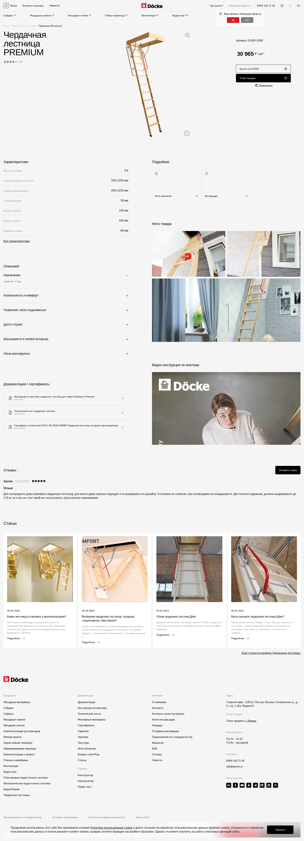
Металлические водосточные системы (27, 783)
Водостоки (178, 15)
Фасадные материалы (17, 702)
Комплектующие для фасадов (22, 731)
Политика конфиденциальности (106, 817)
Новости (157, 760)
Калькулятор (85, 780)
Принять (280, 829)
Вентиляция (149, 15)
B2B (154, 748)
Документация (86, 702)
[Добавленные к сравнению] (282, 5)
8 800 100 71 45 (235, 760)
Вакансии (157, 742)
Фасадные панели (40, 15)
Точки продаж (247, 78)
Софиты (9, 713)
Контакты (157, 707)
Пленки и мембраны (16, 760)
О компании (159, 702)
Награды (157, 725)
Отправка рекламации (165, 731)
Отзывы (157, 754)
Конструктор (85, 775)
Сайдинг (8, 15)
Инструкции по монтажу (92, 707)
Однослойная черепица (18, 742)
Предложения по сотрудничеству (172, 736)
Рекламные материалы (92, 719)
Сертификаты (86, 725)
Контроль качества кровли (168, 713)
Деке (6, 25)
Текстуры (83, 742)
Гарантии (83, 731)
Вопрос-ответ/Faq (88, 754)
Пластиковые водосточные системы (26, 777)
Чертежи (83, 736)
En (298, 5)
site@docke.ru (234, 766)
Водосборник (12, 789)
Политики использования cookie (111, 827)
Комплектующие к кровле (19, 754)
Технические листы (89, 713)
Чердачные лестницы (23, 25)
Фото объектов (87, 748)
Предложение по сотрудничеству (23, 817)
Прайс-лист (85, 786)
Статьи (82, 760)
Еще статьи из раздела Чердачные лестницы (271, 653)
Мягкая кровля (12, 736)
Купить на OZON (249, 68)
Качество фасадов (163, 719)
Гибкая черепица (115, 15)
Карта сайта (143, 817)
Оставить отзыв (288, 470)
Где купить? (216, 5)
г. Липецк (251, 720)
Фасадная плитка (78, 15)
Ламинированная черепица (20, 748)
